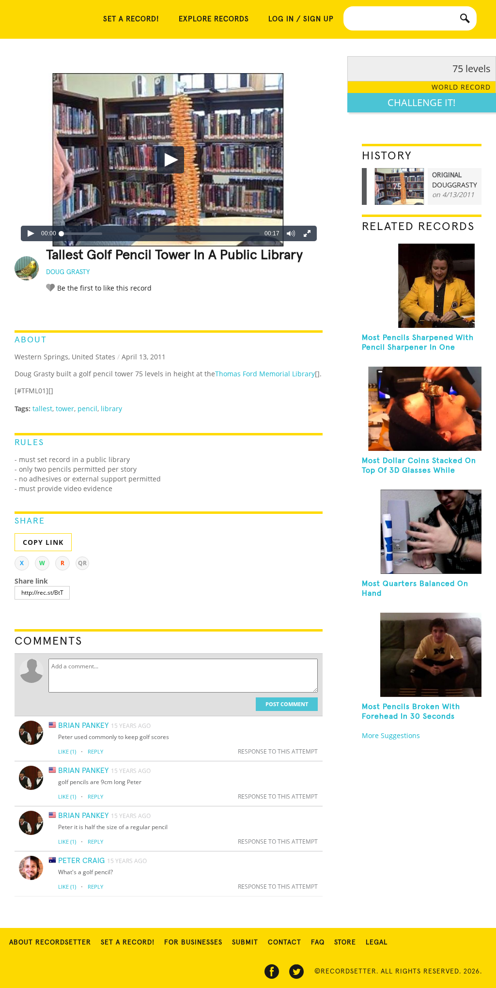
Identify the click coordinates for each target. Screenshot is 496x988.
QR (82, 563)
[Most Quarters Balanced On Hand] (421, 532)
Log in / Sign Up (301, 19)
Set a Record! (128, 942)
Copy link (43, 542)
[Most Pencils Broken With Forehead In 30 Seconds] (421, 655)
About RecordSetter (50, 942)
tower (65, 408)
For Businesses (193, 942)
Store (345, 942)
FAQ (318, 942)
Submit (245, 942)
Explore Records (214, 19)
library (111, 408)
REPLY (95, 751)
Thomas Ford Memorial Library (265, 373)
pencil (87, 408)
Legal (377, 942)
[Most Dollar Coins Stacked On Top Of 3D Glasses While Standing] (421, 409)
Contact (284, 942)
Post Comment (286, 704)
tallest (42, 408)
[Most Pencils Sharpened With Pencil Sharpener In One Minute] (421, 286)
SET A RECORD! (131, 19)
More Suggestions (391, 735)
